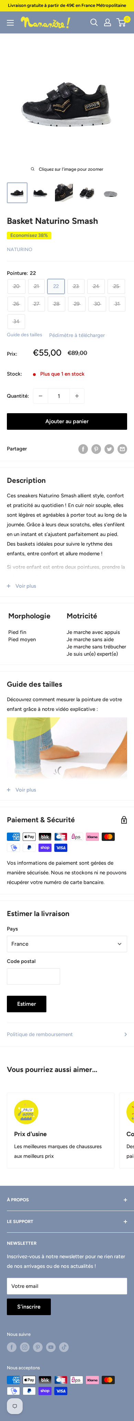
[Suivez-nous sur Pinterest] (38, 1347)
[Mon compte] (107, 22)
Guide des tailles (24, 335)
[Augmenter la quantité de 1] (77, 396)
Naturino (19, 249)
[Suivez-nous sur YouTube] (51, 1347)
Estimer (26, 1004)
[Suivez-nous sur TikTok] (64, 1347)
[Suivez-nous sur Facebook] (11, 1347)
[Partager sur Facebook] (83, 449)
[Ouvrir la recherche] (94, 22)
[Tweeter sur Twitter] (109, 449)
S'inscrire (29, 1306)
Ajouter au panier (67, 421)
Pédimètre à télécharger (77, 335)
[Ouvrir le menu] (10, 23)
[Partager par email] (122, 449)
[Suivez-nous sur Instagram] (25, 1347)
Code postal (21, 961)
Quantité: (18, 396)
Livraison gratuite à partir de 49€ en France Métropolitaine (67, 5)
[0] (121, 22)
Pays (12, 929)
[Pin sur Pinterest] (96, 449)
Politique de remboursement (40, 1034)
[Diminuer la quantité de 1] (40, 396)
